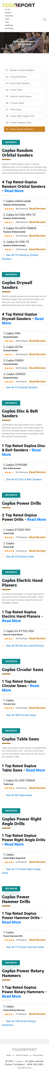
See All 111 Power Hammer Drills (25, 947)
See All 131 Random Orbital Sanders (20, 256)
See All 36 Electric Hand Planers (25, 645)
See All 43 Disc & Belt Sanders (24, 479)
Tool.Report (19, 1061)
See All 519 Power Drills (20, 556)
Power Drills (14, 90)
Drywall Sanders (16, 76)
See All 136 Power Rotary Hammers (19, 1023)
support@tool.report (24, 1068)
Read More (14, 191)
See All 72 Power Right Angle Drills (21, 871)
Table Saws (13, 109)
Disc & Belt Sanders (18, 83)
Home (8, 1055)
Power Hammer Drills (18, 122)
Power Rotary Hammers (19, 129)
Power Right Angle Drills (20, 116)
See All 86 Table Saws (19, 795)
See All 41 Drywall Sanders (22, 387)
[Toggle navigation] (43, 19)
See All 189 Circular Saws (21, 715)
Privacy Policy (38, 1055)
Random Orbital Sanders (20, 70)
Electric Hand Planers (18, 96)
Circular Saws (15, 103)
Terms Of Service (22, 1055)
